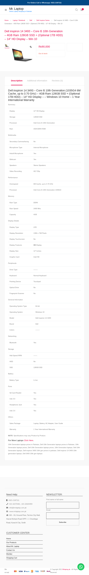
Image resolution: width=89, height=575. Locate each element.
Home (6, 20)
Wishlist (9, 554)
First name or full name (54, 499)
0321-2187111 (14, 500)
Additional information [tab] (37, 80)
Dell (31, 20)
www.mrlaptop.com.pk (17, 511)
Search (76, 10)
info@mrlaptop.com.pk (18, 508)
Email (48, 510)
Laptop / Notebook (19, 20)
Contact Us (10, 550)
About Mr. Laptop (12, 546)
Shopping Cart (11, 558)
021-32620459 (27, 504)
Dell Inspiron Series (43, 20)
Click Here (28, 440)
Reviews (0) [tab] (57, 80)
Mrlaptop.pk (66, 569)
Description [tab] (16, 80)
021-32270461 (15, 504)
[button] (80, 566)
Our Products (11, 542)
